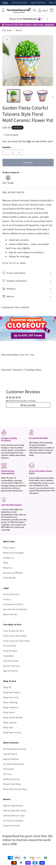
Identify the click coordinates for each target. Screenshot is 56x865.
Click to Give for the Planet (16, 640)
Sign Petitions (38, 2)
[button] (34, 10)
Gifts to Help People (13, 805)
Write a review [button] (27, 405)
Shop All (7, 687)
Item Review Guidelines (15, 609)
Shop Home (9, 712)
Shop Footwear (10, 707)
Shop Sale (8, 727)
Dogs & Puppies (11, 758)
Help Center (9, 547)
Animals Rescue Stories (14, 748)
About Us (7, 567)
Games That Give (11, 665)
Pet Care (7, 773)
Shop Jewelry (10, 722)
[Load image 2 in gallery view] (28, 95)
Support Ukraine (11, 825)
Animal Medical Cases (14, 815)
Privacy (7, 599)
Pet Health (8, 768)
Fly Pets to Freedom (13, 820)
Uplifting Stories (11, 779)
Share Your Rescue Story (15, 789)
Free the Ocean (10, 660)
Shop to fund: (23, 18)
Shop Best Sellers (12, 692)
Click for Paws (10, 650)
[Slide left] (3, 96)
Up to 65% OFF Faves (28, 335)
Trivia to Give (9, 645)
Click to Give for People (15, 635)
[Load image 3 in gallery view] (42, 95)
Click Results (9, 577)
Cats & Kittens (10, 753)
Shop (5, 2)
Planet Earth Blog (12, 783)
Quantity (6, 147)
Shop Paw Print (10, 697)
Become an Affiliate (13, 572)
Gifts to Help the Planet (15, 810)
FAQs (5, 562)
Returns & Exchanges (13, 552)
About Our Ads (10, 614)
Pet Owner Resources (13, 764)
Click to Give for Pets (13, 630)
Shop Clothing (10, 702)
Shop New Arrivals (12, 732)
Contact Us (8, 557)
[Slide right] (53, 96)
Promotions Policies (13, 604)
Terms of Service (11, 594)
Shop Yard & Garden (13, 717)
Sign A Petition (10, 670)
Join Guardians (19, 2)
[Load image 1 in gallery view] (13, 95)
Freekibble (8, 655)
